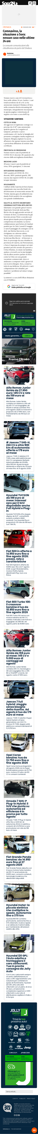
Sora (34, 1130)
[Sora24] (7, 1112)
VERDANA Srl (6, 1129)
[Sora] (10, 5)
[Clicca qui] (19, 303)
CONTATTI (15, 1098)
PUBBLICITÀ (22, 1098)
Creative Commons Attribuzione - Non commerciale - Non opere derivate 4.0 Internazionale (23, 1111)
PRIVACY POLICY (31, 1098)
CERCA (27, 336)
